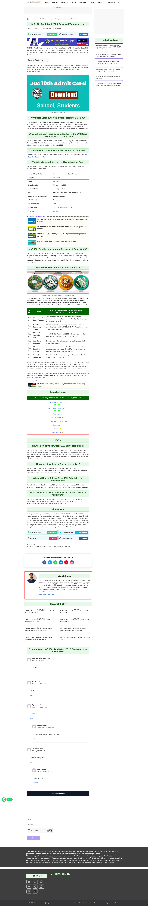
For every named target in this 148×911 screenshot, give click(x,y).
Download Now (82, 532)
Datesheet (56, 425)
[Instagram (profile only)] (72, 562)
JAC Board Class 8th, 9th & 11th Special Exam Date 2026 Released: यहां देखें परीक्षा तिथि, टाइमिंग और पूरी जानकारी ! (108, 47)
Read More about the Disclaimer (103, 862)
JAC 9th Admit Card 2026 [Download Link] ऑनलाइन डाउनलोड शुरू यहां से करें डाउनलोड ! (73, 630)
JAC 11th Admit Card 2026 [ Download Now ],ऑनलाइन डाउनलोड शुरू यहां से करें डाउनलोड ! (38, 630)
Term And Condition (115, 903)
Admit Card (34, 19)
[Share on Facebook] (44, 562)
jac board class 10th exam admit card (59, 546)
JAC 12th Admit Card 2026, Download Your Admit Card (56, 241)
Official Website (56, 414)
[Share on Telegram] (61, 562)
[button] (118, 2)
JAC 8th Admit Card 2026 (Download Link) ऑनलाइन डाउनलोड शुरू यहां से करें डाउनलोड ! (38, 638)
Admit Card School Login (56, 408)
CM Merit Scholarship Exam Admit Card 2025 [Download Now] (74, 612)
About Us (81, 903)
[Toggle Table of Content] (45, 60)
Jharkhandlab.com (40, 903)
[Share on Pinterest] (66, 562)
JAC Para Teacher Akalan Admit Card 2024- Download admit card (39, 621)
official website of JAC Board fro (38, 145)
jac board (44, 546)
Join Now (53, 34)
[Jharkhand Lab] (34, 2)
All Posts (55, 2)
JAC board (82, 2)
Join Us (55, 211)
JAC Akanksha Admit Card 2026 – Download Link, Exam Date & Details (40, 612)
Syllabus (57, 429)
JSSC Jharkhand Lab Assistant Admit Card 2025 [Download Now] (75, 621)
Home (47, 2)
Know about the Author (47, 595)
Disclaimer (96, 903)
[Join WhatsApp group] (4, 799)
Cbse (92, 2)
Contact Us (111, 2)
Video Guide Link (58, 418)
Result (74, 2)
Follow (54, 538)
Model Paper (56, 432)
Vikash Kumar (65, 576)
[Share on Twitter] (50, 562)
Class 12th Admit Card (56, 421)
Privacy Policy (104, 903)
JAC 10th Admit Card (35, 546)
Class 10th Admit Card (56, 402)
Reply (31, 672)
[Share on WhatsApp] (55, 562)
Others (100, 2)
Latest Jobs (64, 2)
